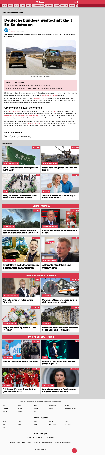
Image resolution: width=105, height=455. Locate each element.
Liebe (35, 421)
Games (51, 408)
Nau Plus (36, 408)
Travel (35, 424)
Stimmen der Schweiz (70, 408)
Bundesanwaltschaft (14, 111)
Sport (35, 405)
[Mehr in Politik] (40, 206)
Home (5, 9)
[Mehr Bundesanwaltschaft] (40, 275)
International (17, 9)
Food (3, 424)
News (3, 405)
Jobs (23, 442)
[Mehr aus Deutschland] (40, 337)
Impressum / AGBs (47, 442)
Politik (10, 9)
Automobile (52, 424)
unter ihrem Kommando (49, 95)
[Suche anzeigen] (75, 2)
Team (18, 442)
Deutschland (12, 31)
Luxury (51, 421)
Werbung (12, 442)
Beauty (4, 427)
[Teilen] (74, 450)
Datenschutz (36, 442)
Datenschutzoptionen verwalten (62, 442)
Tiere (19, 424)
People (67, 405)
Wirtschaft (5, 408)
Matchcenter (52, 405)
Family (66, 421)
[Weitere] (77, 5)
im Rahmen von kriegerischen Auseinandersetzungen (21, 116)
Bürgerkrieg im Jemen (40, 98)
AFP (10, 29)
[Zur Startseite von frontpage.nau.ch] (40, 2)
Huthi (55, 111)
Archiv (35, 411)
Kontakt (29, 442)
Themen (20, 411)
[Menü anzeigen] (78, 2)
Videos (20, 408)
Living (19, 421)
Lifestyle (4, 411)
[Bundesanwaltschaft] (40, 13)
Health (4, 421)
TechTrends (68, 424)
